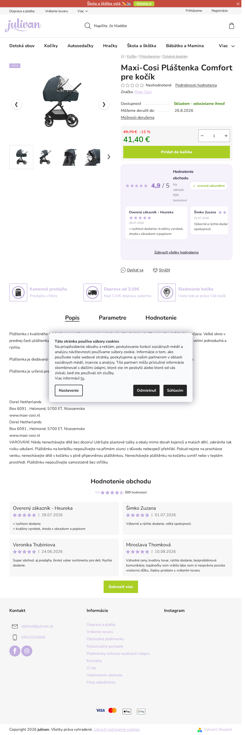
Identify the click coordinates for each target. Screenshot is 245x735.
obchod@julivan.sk (37, 626)
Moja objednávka (101, 682)
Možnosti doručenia (137, 117)
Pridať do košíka (176, 152)
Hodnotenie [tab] (161, 318)
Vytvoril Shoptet (218, 729)
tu (82, 378)
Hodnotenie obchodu (121, 481)
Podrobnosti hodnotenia (196, 85)
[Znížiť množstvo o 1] (202, 136)
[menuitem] (22, 46)
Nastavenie (69, 390)
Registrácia (220, 10)
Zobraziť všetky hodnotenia (176, 252)
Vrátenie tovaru (56, 11)
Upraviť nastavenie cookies (117, 729)
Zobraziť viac (121, 586)
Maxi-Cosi (143, 92)
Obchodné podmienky (105, 639)
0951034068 (33, 637)
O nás (91, 668)
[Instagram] (26, 650)
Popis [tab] (72, 318)
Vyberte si (144, 3)
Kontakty (94, 660)
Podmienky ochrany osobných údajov (118, 653)
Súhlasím (175, 390)
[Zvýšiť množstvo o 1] (226, 136)
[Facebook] (14, 650)
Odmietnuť (146, 390)
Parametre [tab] (112, 318)
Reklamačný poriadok (105, 646)
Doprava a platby (22, 11)
